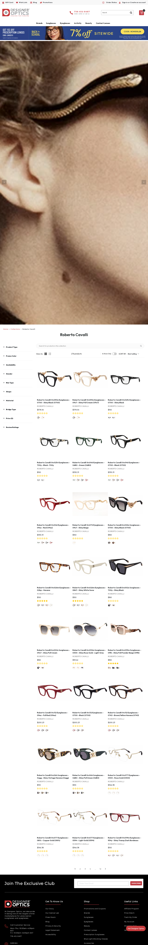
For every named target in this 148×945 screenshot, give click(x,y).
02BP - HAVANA (47, 605)
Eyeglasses (88, 922)
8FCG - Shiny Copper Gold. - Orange (78, 667)
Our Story (49, 909)
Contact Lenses (103, 23)
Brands (87, 913)
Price (9, 418)
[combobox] (117, 12)
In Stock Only (106, 354)
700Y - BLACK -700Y (113, 417)
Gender (9, 374)
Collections (15, 329)
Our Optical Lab (52, 913)
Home (5, 329)
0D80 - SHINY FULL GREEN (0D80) (117, 667)
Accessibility (50, 934)
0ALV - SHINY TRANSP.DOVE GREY (122, 855)
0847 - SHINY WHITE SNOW (51, 605)
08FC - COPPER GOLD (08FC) (113, 792)
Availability (10, 365)
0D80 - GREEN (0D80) (74, 480)
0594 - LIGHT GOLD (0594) (117, 792)
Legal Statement (52, 930)
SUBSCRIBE (136, 883)
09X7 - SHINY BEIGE (74, 542)
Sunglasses (88, 917)
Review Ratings (12, 427)
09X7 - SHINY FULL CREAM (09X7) (42, 417)
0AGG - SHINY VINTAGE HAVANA (38, 605)
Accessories (89, 943)
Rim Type (10, 383)
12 (100, 869)
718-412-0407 (82, 12)
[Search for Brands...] (141, 346)
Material (9, 401)
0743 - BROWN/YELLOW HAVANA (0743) (47, 730)
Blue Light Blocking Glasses (96, 939)
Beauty (88, 23)
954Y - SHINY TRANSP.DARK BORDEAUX (109, 855)
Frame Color (11, 356)
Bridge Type (11, 409)
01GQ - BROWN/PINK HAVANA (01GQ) (78, 480)
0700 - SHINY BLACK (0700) (38, 417)
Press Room (50, 917)
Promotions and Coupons (95, 909)
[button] (42, 413)
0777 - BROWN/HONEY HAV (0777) (113, 542)
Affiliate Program (131, 909)
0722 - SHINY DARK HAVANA (117, 855)
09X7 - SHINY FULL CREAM (113, 605)
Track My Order (130, 917)
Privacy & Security (53, 926)
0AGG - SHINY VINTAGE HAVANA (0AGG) (42, 792)
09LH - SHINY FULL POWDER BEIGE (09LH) (109, 667)
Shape (8, 392)
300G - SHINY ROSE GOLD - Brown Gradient (74, 667)
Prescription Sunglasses (94, 934)
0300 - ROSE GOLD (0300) (109, 792)
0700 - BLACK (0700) (82, 480)
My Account (129, 922)
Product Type (11, 347)
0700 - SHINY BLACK (109, 417)
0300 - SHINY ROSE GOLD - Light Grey (82, 667)
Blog (47, 922)
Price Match (129, 913)
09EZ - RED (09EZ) (86, 480)
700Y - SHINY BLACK (109, 605)
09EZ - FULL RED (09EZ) (38, 730)
